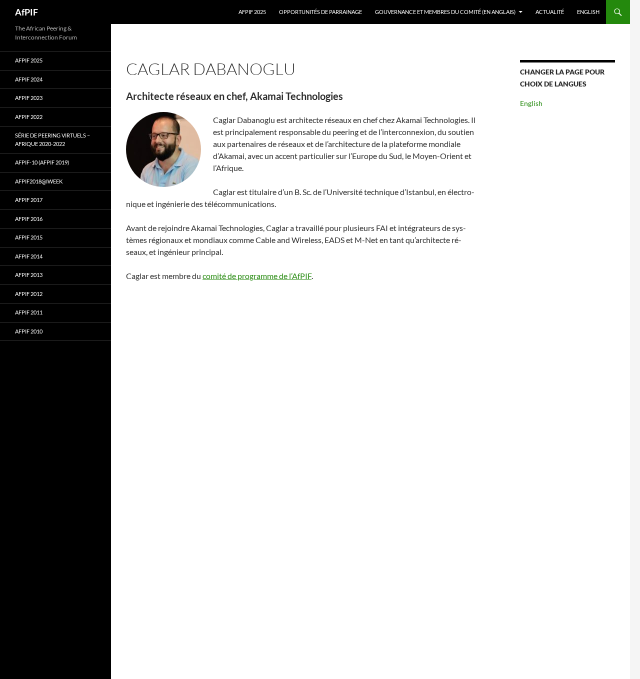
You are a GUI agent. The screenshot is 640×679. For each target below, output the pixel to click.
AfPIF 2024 (28, 79)
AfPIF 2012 (28, 293)
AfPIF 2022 (28, 117)
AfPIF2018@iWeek (38, 181)
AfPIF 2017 (28, 199)
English (588, 11)
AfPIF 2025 (252, 11)
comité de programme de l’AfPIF (257, 275)
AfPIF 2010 (28, 331)
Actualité (550, 11)
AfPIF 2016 (28, 219)
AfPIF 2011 (28, 312)
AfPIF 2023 (28, 97)
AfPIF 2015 (28, 237)
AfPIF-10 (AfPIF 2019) (42, 162)
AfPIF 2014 (28, 256)
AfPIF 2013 (28, 275)
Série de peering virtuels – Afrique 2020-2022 (52, 139)
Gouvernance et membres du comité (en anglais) (445, 11)
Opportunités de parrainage (320, 11)
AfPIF (26, 12)
